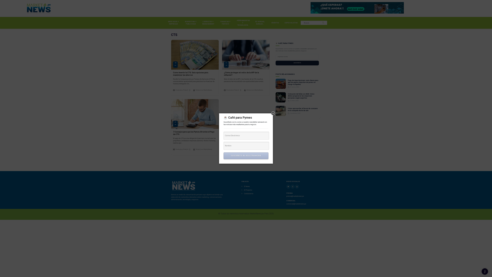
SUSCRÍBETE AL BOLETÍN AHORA (246, 155)
